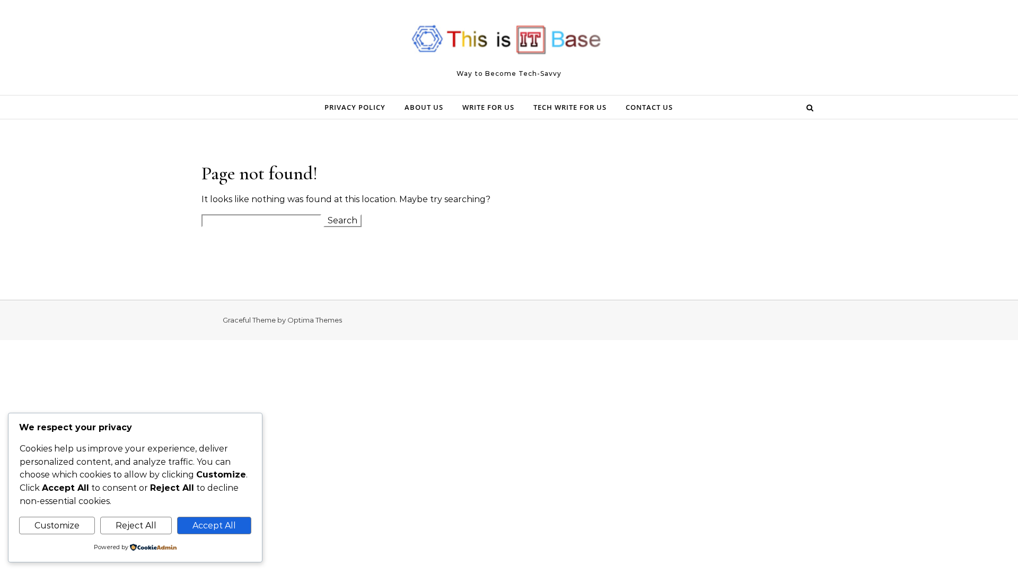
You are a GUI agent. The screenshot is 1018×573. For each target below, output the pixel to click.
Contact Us (649, 107)
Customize (57, 525)
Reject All (136, 525)
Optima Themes (314, 320)
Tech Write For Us (570, 107)
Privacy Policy (354, 107)
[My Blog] (509, 43)
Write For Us (488, 107)
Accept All (214, 525)
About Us (424, 107)
